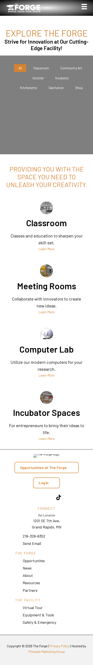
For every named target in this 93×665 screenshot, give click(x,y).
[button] (46, 482)
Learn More (46, 249)
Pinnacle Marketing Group (46, 651)
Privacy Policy (59, 646)
